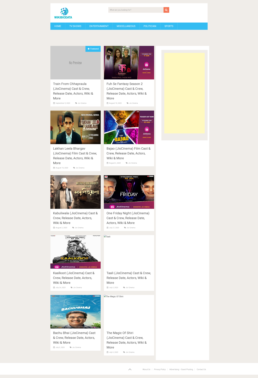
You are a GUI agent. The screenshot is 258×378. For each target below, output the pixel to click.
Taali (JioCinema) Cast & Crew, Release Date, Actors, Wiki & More (129, 278)
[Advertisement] (184, 93)
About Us (146, 369)
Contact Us (201, 369)
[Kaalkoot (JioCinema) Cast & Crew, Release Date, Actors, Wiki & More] (75, 252)
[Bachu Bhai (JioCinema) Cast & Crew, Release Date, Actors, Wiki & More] (75, 311)
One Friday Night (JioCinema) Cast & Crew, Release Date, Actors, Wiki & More (128, 218)
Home (57, 26)
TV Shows (75, 26)
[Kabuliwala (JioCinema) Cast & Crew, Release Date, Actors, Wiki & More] (75, 192)
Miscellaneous (126, 26)
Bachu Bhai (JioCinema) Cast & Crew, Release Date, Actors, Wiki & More (74, 337)
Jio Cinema (82, 103)
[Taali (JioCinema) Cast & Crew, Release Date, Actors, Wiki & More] (129, 252)
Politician (150, 26)
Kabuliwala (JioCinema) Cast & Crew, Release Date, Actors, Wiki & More (75, 218)
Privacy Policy (160, 369)
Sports (168, 26)
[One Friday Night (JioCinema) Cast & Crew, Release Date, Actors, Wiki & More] (129, 192)
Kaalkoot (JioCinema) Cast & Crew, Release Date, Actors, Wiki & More (73, 278)
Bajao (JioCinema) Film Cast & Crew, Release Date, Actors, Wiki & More (128, 153)
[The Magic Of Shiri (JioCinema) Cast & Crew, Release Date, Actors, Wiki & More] (129, 311)
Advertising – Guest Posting (181, 369)
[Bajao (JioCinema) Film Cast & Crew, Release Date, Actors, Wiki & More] (129, 127)
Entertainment (99, 26)
